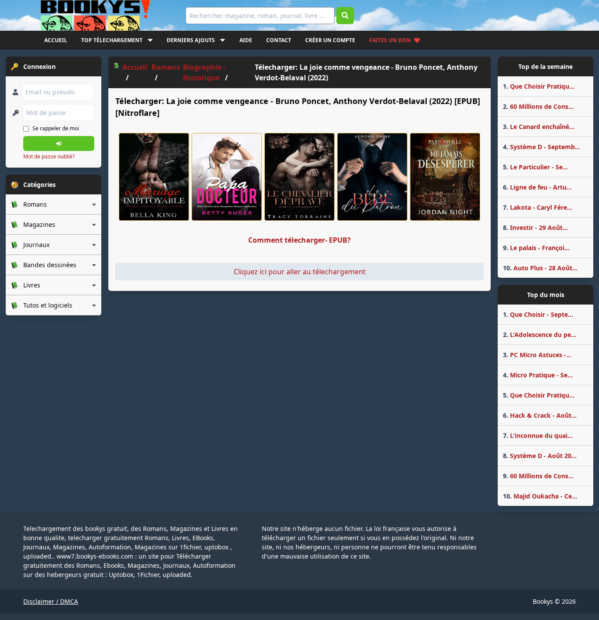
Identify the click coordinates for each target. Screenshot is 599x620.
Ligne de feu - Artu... (537, 187)
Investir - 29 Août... (535, 227)
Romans (165, 67)
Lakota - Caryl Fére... (537, 207)
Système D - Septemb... (541, 147)
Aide (245, 40)
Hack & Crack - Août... (540, 415)
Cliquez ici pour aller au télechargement (300, 271)
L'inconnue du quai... (538, 435)
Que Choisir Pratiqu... (538, 86)
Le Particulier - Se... (535, 167)
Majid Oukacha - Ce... (540, 496)
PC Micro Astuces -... (537, 355)
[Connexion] (58, 143)
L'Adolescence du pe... (539, 334)
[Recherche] (345, 15)
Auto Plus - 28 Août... (540, 268)
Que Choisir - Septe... (538, 314)
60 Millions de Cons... (538, 106)
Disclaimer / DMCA (50, 601)
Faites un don (390, 40)
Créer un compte (330, 40)
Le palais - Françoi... (536, 248)
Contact (278, 40)
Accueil (55, 40)
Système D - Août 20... (540, 456)
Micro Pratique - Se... (538, 375)
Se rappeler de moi (55, 128)
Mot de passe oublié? (49, 156)
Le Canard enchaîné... (538, 126)
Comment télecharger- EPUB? (299, 240)
